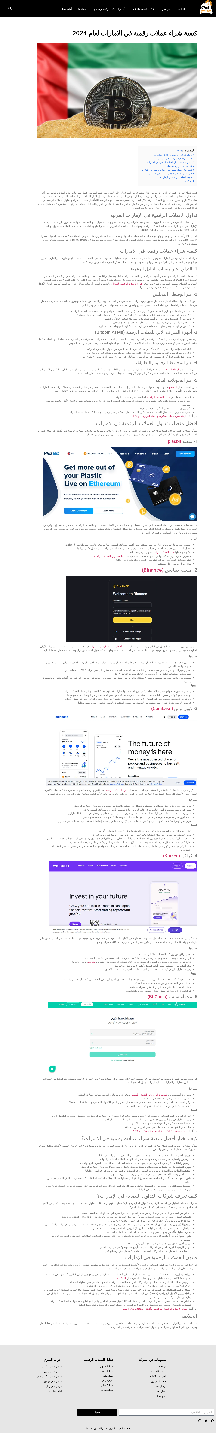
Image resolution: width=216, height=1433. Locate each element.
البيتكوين (121, 1278)
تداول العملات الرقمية (116, 790)
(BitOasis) (157, 996)
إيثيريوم (92, 961)
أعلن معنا (67, 9)
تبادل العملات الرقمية (163, 552)
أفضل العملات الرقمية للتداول (106, 646)
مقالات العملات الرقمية (143, 9)
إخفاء (179, 150)
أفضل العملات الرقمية (158, 397)
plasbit (173, 387)
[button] (9, 8)
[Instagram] (200, 1421)
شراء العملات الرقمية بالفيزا (128, 283)
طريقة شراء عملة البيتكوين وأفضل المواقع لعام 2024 (159, 416)
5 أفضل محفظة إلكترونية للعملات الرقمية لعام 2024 (160, 1130)
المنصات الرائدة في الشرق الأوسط (149, 1094)
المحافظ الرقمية (170, 369)
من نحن (166, 9)
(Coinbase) (162, 708)
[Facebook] (212, 1421)
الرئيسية (180, 9)
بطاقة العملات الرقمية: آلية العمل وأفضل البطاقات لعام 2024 (155, 1308)
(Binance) (153, 570)
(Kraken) (171, 855)
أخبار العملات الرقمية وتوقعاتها (109, 9)
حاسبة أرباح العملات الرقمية (108, 556)
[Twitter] (206, 1421)
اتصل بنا (82, 9)
